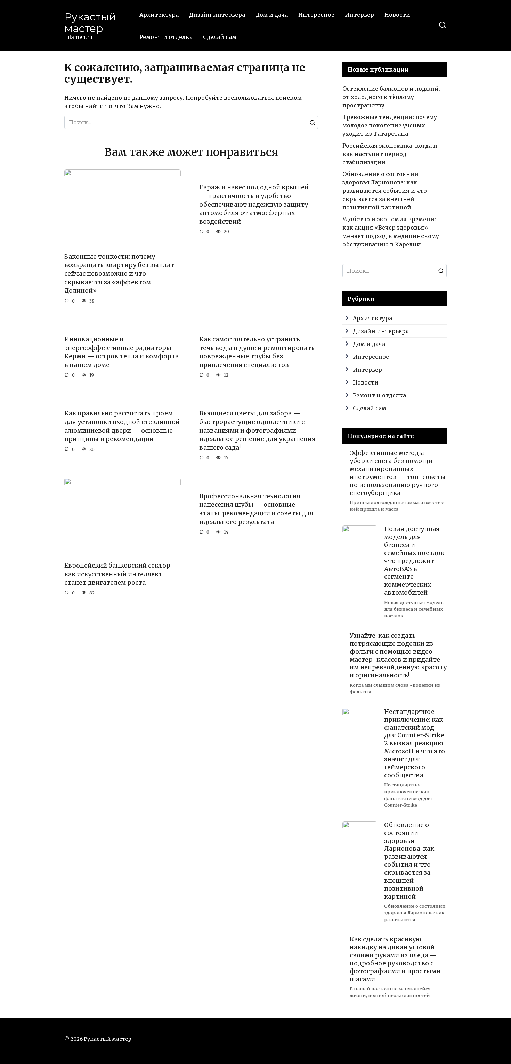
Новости (397, 14)
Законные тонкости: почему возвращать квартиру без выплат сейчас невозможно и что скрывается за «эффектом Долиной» (119, 274)
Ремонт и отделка (166, 36)
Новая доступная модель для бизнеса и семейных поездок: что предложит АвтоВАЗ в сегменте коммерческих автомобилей (415, 560)
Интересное (316, 14)
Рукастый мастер (90, 22)
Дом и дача (272, 14)
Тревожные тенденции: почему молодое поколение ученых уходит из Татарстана (389, 125)
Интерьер (359, 14)
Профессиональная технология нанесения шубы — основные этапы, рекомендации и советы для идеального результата (256, 509)
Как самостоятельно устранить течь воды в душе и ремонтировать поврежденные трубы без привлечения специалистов (257, 352)
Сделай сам (219, 36)
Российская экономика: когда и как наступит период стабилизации (389, 154)
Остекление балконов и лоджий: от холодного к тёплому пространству (391, 97)
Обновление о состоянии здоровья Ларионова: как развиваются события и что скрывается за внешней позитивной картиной (384, 191)
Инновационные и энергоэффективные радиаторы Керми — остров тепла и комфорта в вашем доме (121, 352)
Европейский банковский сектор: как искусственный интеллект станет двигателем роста (118, 574)
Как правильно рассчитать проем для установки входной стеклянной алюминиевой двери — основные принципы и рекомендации (122, 426)
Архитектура (159, 14)
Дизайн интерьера (217, 14)
